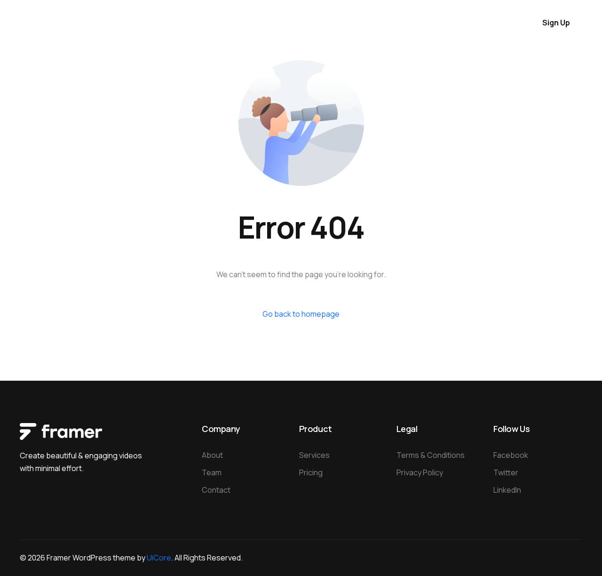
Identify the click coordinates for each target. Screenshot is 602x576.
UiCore (159, 557)
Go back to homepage (301, 314)
